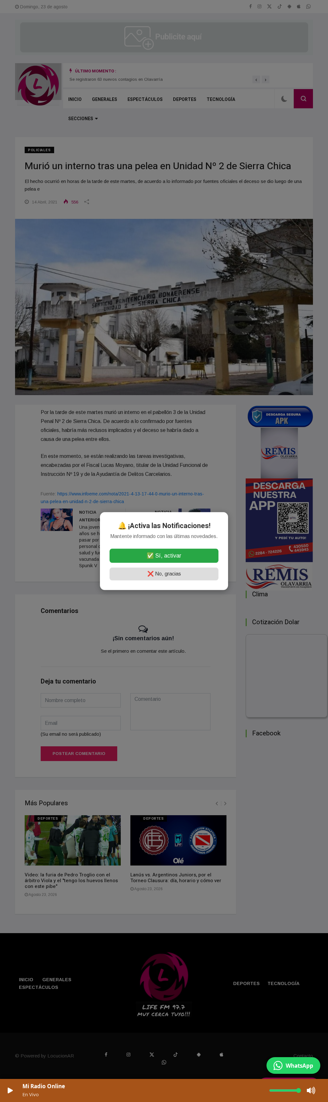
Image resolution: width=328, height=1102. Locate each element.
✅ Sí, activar (164, 555)
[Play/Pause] (10, 1090)
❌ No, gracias (164, 573)
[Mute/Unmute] (311, 1090)
